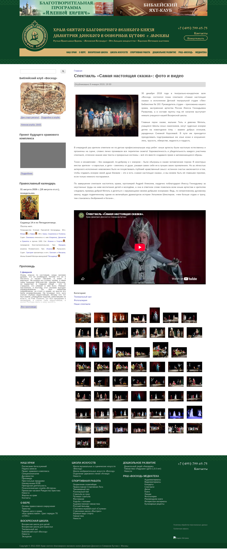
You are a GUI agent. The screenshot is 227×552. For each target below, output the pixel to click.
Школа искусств (119, 52)
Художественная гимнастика (86, 504)
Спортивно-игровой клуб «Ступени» (89, 509)
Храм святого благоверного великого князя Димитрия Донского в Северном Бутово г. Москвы (84, 546)
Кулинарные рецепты (154, 504)
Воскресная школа (98, 52)
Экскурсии (27, 536)
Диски (147, 489)
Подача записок (29, 469)
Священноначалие (30, 473)
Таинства (26, 509)
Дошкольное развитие (164, 52)
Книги (147, 492)
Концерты (149, 484)
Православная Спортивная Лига (88, 487)
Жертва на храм (29, 495)
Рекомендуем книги (154, 499)
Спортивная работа (140, 52)
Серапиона (52, 234)
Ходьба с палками (81, 501)
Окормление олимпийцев (85, 484)
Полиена (62, 234)
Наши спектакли (82, 304)
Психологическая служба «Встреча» (39, 488)
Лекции (148, 494)
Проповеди (27, 478)
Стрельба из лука (81, 494)
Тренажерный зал (81, 489)
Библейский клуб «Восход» (34, 532)
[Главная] (34, 36)
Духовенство (28, 476)
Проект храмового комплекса (35, 471)
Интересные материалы (156, 501)
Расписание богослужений (34, 466)
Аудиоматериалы (153, 479)
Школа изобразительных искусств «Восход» (94, 471)
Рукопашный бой (81, 492)
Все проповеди (28, 306)
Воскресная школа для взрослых (37, 527)
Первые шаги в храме (32, 511)
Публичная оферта (180, 529)
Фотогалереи (151, 496)
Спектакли (149, 487)
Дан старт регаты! (30, 117)
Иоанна (51, 241)
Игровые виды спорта (83, 513)
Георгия (60, 241)
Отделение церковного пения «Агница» (91, 473)
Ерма (45, 234)
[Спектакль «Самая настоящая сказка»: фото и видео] (83, 322)
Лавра (32, 234)
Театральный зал (82, 296)
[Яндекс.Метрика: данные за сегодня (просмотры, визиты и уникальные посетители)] (181, 538)
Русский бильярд (81, 506)
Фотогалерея (80, 300)
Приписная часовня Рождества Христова (41, 490)
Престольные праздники (33, 481)
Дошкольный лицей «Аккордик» (139, 466)
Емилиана (30, 237)
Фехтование (78, 499)
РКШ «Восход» (186, 52)
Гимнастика (78, 516)
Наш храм (71, 52)
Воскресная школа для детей (35, 524)
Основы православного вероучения (38, 506)
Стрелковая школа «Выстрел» (87, 511)
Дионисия (62, 237)
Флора (22, 234)
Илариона (53, 237)
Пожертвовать (195, 38)
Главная (78, 71)
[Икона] (29, 219)
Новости (25, 493)
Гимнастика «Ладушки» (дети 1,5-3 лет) (142, 469)
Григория (29, 252)
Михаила (61, 252)
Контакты (201, 33)
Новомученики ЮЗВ (31, 483)
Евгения (53, 252)
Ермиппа (25, 241)
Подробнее (26, 173)
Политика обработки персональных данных (190, 525)
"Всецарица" (53, 256)
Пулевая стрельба (81, 496)
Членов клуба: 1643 (31, 124)
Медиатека (201, 52)
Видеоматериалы (153, 482)
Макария (62, 245)
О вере (82, 52)
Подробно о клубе (50, 117)
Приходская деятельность (34, 486)
